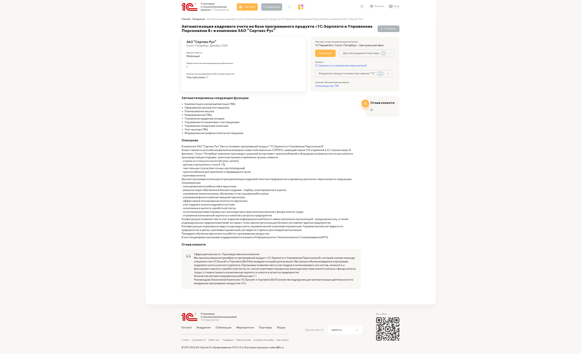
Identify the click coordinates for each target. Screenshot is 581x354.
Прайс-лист (214, 340)
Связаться (325, 53)
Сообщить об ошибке (263, 340)
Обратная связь (243, 340)
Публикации (223, 327)
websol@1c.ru (277, 347)
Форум (281, 327)
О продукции (271, 6)
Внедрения (199, 19)
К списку (390, 28)
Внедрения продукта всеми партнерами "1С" (351, 73)
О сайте (185, 340)
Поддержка (227, 340)
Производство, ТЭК (327, 86)
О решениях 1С (199, 340)
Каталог (187, 327)
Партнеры (265, 327)
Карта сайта (282, 340)
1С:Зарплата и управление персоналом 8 (341, 65)
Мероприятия (245, 327)
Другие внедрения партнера (364, 53)
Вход (396, 6)
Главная (186, 19)
